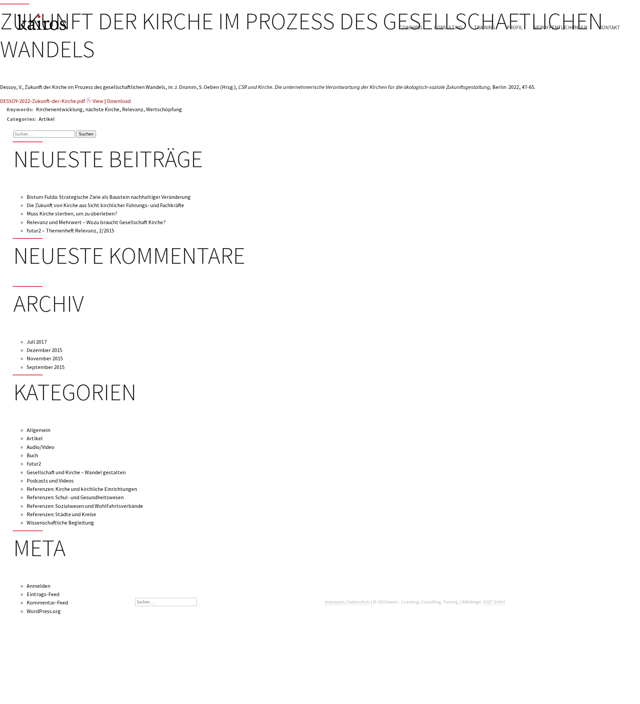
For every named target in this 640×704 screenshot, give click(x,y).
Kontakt (609, 27)
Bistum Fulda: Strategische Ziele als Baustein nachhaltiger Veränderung (109, 196)
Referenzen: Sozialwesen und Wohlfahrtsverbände (85, 506)
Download (119, 101)
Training (484, 27)
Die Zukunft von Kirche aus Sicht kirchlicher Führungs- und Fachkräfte (105, 205)
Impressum (335, 602)
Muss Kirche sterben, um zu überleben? (72, 213)
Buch (32, 455)
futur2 (34, 463)
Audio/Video (40, 447)
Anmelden (38, 585)
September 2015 (46, 367)
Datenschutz (359, 602)
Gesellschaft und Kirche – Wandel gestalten (76, 472)
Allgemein (38, 430)
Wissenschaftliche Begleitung (60, 522)
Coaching (410, 27)
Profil (515, 27)
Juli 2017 (37, 341)
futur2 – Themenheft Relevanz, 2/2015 (70, 230)
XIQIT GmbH (494, 602)
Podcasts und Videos (50, 480)
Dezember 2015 (44, 350)
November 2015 (45, 358)
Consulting (448, 27)
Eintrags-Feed (43, 594)
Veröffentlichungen (560, 27)
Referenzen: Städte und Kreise (61, 514)
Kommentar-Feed (47, 602)
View (98, 101)
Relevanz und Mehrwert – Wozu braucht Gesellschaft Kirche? (96, 222)
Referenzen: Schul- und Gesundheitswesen (75, 497)
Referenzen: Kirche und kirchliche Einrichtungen (82, 489)
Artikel (35, 438)
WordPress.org (44, 611)
